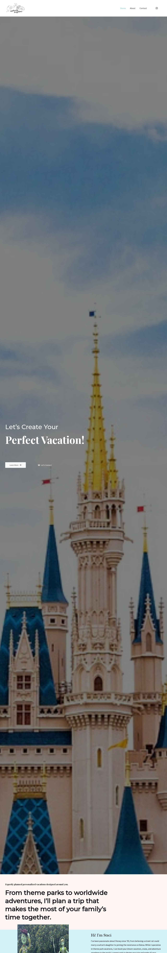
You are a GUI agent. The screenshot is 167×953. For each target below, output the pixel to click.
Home (123, 8)
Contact (143, 8)
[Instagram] (157, 8)
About (132, 8)
